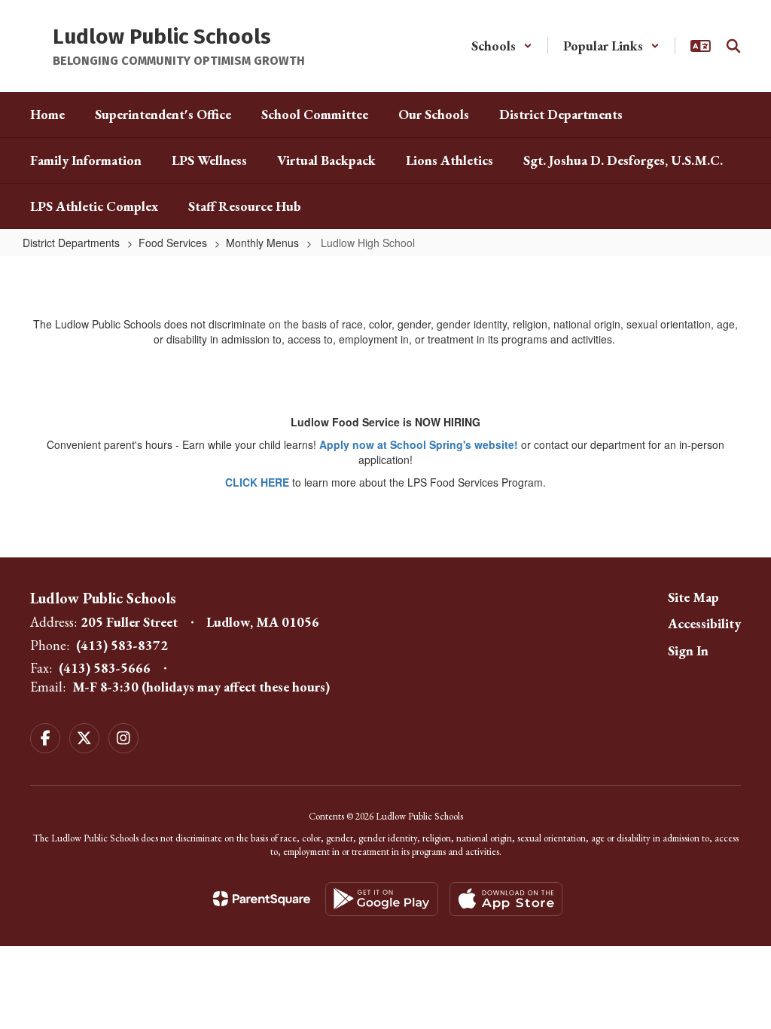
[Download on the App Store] (505, 899)
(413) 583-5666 (105, 667)
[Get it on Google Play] (381, 899)
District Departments (71, 242)
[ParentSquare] (261, 898)
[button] (501, 45)
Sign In (688, 650)
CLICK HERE (257, 482)
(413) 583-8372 (122, 645)
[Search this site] (733, 45)
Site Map (693, 597)
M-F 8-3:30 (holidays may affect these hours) (201, 686)
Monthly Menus (262, 242)
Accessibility (704, 623)
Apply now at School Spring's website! (418, 444)
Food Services (173, 242)
